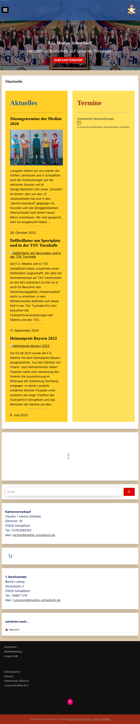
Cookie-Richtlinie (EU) (16, 685)
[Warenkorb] (11, 556)
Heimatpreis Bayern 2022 (33, 338)
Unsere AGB (11, 656)
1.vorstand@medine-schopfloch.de (36, 600)
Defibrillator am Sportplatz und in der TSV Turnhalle (35, 243)
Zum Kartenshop (68, 60)
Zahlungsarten (12, 671)
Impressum (10, 647)
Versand (8, 676)
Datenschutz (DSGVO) (16, 680)
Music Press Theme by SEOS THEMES (89, 719)
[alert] (103, 124)
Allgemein (14, 629)
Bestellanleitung (13, 651)
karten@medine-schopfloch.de (34, 535)
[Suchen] (129, 492)
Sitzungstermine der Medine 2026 (36, 121)
